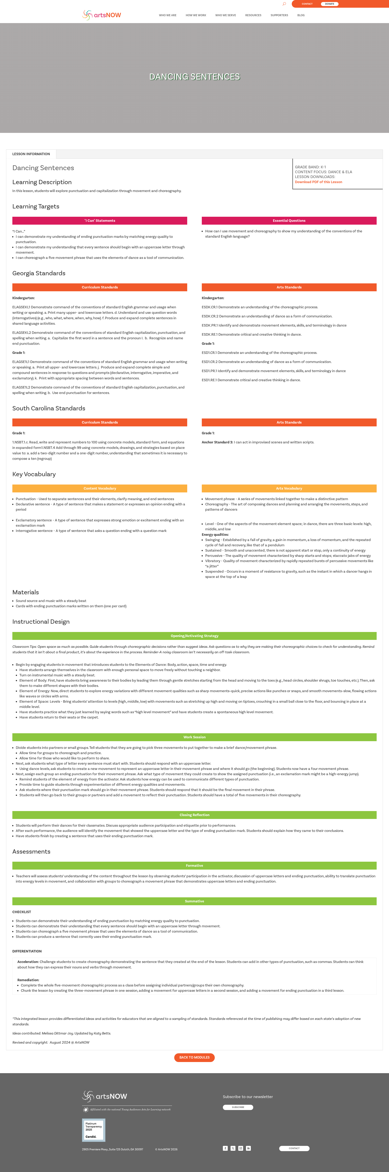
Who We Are (167, 15)
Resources (253, 15)
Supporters (279, 15)
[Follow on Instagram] (240, 1148)
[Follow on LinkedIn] (248, 1148)
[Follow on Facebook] (225, 1148)
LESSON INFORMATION (31, 154)
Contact (307, 4)
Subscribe (238, 1107)
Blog (301, 15)
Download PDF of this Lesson (318, 182)
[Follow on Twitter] (233, 1148)
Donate (329, 4)
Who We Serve (225, 15)
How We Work (196, 15)
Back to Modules (195, 1057)
